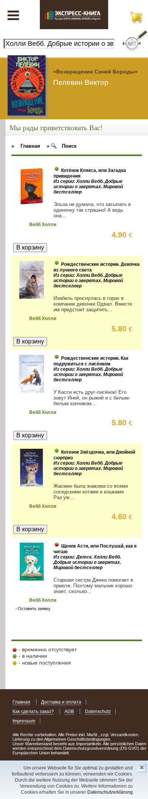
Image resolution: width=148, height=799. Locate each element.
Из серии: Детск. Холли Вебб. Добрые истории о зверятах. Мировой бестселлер (87, 562)
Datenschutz (98, 711)
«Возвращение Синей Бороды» (95, 72)
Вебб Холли (42, 224)
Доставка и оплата (61, 702)
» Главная (25, 146)
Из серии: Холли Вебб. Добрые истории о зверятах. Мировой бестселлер (88, 187)
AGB (69, 711)
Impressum (24, 721)
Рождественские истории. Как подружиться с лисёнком (91, 361)
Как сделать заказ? (33, 711)
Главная (21, 702)
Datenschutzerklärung (110, 792)
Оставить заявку (34, 608)
